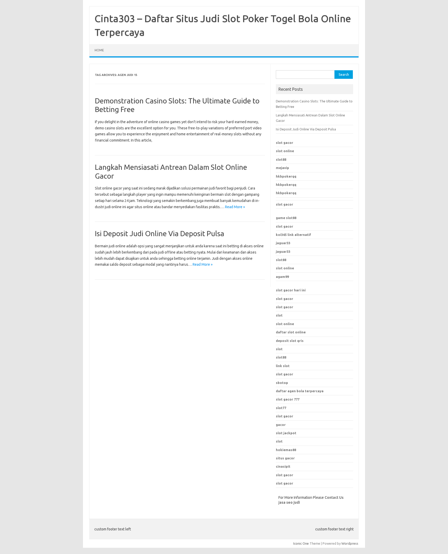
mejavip (282, 168)
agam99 (282, 276)
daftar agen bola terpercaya (300, 391)
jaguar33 (283, 243)
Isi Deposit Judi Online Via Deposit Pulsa (159, 233)
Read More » (235, 207)
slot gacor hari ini (291, 290)
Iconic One (301, 543)
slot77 (281, 408)
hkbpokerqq (286, 176)
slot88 (281, 159)
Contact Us (334, 497)
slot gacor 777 (287, 399)
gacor (281, 424)
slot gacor (284, 142)
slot (279, 315)
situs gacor (285, 458)
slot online (285, 151)
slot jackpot (286, 433)
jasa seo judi (289, 502)
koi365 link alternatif (293, 234)
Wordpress (349, 543)
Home (99, 50)
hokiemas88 (286, 450)
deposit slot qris (290, 340)
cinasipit (283, 466)
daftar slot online (291, 332)
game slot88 (286, 218)
